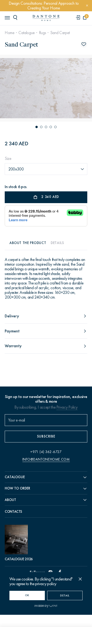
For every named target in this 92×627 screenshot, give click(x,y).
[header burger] (7, 17)
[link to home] (46, 18)
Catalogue (26, 32)
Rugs (42, 32)
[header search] (16, 17)
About (10, 500)
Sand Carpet (60, 32)
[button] (36, 127)
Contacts (13, 511)
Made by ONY (46, 605)
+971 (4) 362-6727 (46, 452)
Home (9, 32)
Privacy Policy (67, 407)
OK (27, 595)
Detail (65, 595)
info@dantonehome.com (46, 459)
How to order (17, 488)
